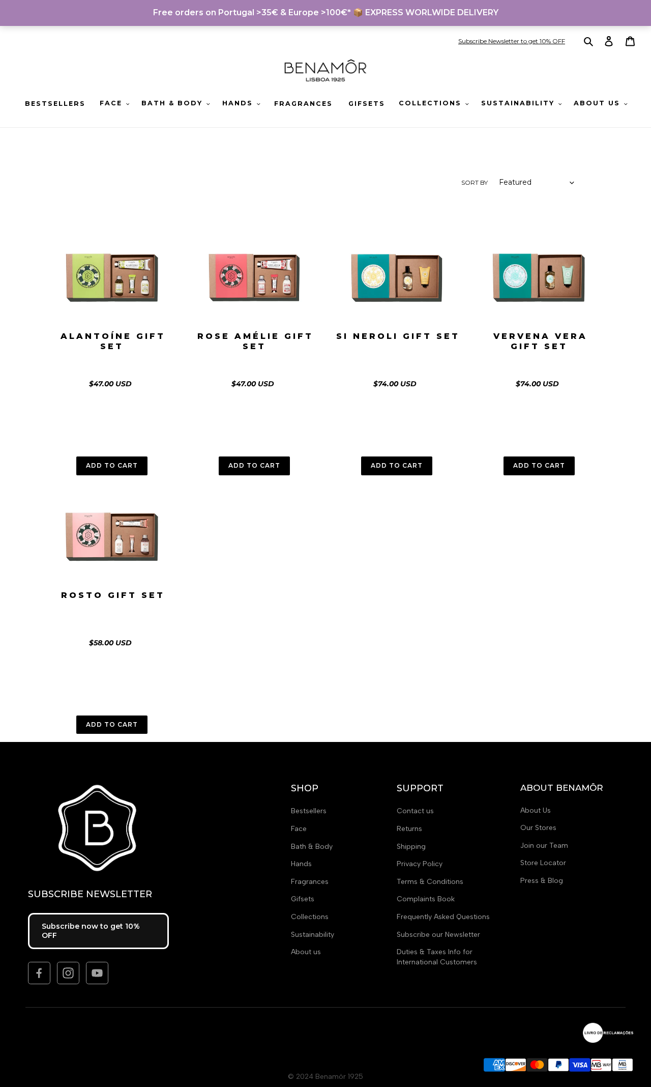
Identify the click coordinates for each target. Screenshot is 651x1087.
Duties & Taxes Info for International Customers (437, 957)
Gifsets (302, 899)
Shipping (411, 846)
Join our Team (544, 845)
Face (299, 828)
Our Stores (538, 827)
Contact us (415, 811)
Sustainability (312, 934)
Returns (409, 828)
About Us (535, 810)
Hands (301, 864)
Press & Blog (541, 880)
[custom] (39, 973)
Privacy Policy (419, 864)
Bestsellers (309, 811)
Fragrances (310, 881)
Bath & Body (312, 846)
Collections (310, 916)
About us (306, 952)
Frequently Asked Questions (443, 916)
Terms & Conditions (430, 881)
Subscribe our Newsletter (438, 934)
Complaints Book (426, 899)
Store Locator (543, 863)
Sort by (474, 182)
